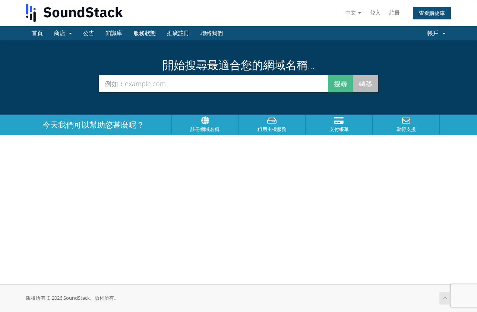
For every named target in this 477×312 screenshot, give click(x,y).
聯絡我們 (211, 33)
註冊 (394, 12)
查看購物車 (432, 12)
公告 (88, 33)
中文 (351, 12)
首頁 (37, 33)
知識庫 (113, 33)
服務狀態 (144, 33)
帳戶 (434, 33)
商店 (61, 33)
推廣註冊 (178, 33)
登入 (375, 12)
